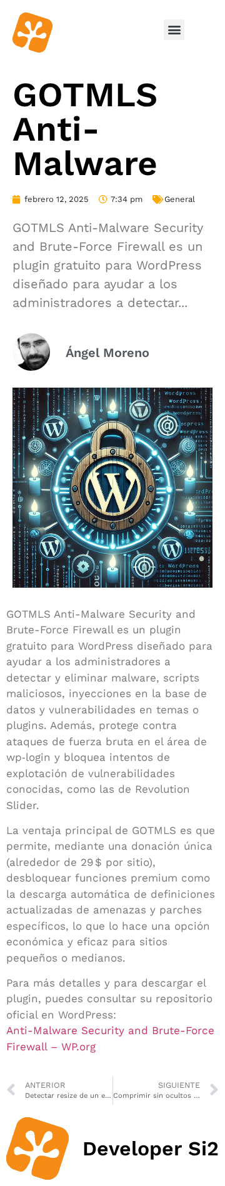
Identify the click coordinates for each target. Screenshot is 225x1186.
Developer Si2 (150, 1148)
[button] (174, 29)
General (179, 199)
